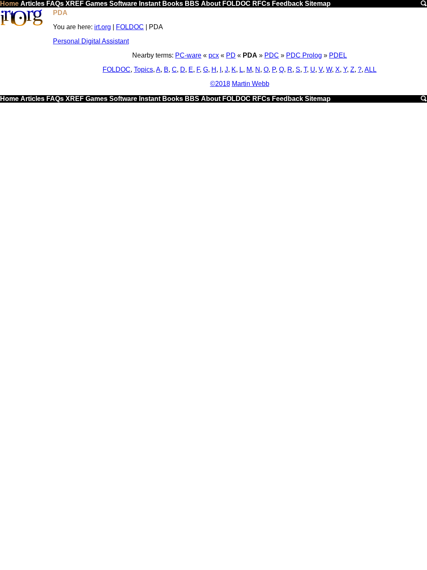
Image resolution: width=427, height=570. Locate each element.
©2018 (220, 83)
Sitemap (318, 3)
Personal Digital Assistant (91, 41)
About (211, 3)
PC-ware (188, 55)
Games (96, 3)
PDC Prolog (304, 55)
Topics (143, 69)
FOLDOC (236, 3)
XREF (74, 3)
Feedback (287, 3)
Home (9, 3)
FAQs (55, 3)
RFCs (261, 3)
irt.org (102, 26)
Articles (32, 3)
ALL (370, 69)
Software (123, 3)
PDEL (338, 55)
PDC (271, 55)
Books (172, 3)
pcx (213, 55)
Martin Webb (250, 83)
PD (231, 55)
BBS (192, 3)
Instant (150, 3)
